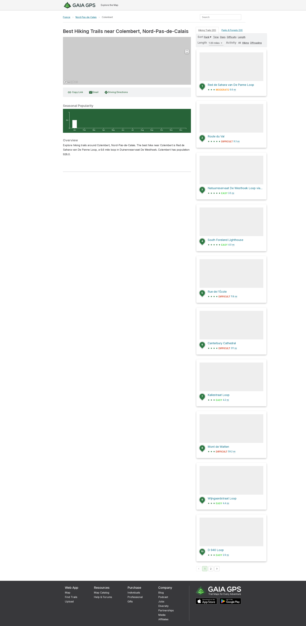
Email (93, 92)
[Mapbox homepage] (71, 82)
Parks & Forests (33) (232, 30)
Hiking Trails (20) (207, 30)
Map (67, 592)
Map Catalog (101, 592)
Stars (223, 37)
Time (216, 37)
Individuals (133, 592)
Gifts (130, 601)
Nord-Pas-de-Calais (86, 17)
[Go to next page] (216, 568)
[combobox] (218, 17)
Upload (69, 601)
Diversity (163, 606)
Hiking (245, 42)
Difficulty (232, 37)
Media (161, 614)
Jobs (161, 601)
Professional (135, 597)
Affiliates (163, 619)
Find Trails (71, 597)
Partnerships (166, 610)
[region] (127, 61)
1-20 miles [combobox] (214, 42)
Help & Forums (103, 597)
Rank (206, 37)
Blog (161, 592)
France (66, 17)
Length (241, 37)
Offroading (256, 42)
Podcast (163, 597)
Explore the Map (109, 5)
